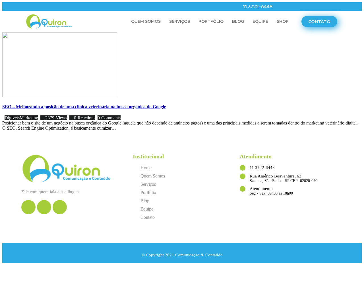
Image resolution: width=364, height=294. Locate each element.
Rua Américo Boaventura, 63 (275, 176)
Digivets (12, 117)
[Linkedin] (42, 6)
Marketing (29, 117)
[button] (319, 21)
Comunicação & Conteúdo (199, 255)
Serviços (179, 21)
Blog (238, 21)
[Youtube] (34, 6)
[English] (324, 7)
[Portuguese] (331, 7)
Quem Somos (146, 21)
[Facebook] (25, 6)
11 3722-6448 (262, 167)
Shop (283, 21)
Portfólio (211, 21)
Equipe (260, 21)
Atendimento (261, 188)
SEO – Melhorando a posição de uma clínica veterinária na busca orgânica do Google (84, 106)
